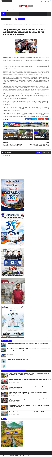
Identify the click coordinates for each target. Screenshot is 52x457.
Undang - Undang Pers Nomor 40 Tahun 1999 (17, 359)
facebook (48, 152)
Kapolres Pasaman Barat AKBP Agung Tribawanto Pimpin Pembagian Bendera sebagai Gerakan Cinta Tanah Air (29, 399)
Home (4, 24)
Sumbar (16, 24)
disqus (43, 152)
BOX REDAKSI (10, 354)
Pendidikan (12, 24)
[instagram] (47, 1)
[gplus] (49, 1)
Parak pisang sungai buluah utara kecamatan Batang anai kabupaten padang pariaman (27, 343)
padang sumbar (12, 18)
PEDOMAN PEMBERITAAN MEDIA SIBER (15, 365)
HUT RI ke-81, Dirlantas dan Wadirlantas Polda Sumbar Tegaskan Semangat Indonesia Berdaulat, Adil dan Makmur (29, 386)
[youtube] (45, 1)
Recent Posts (13, 371)
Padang (7, 24)
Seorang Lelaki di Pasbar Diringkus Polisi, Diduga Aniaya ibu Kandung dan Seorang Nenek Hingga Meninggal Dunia (29, 406)
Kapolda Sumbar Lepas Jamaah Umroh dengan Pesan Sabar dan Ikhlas (39, 136)
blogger (38, 152)
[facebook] (41, 1)
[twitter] (43, 1)
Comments (38, 371)
